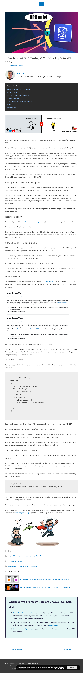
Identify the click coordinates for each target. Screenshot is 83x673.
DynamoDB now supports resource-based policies (24, 556)
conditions (49, 281)
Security (21, 65)
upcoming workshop (22, 513)
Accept (72, 668)
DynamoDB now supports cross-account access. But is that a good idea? (45, 579)
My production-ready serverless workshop (22, 566)
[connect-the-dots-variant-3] (41, 124)
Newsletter (13, 663)
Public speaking (32, 663)
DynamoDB (13, 65)
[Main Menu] (41, 4)
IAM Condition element (15, 561)
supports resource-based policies (32, 222)
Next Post (68, 650)
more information (59, 667)
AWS (7, 65)
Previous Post (16, 650)
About (6, 663)
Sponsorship (14, 666)
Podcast (22, 663)
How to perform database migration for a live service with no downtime (45, 587)
